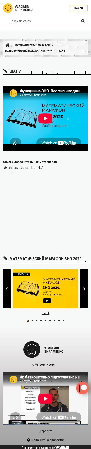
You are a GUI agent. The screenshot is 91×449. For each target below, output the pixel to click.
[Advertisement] (45, 211)
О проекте (45, 431)
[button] (28, 321)
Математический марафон (32, 45)
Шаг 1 (45, 313)
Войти (78, 8)
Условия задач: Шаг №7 (26, 167)
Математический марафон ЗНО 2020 (28, 51)
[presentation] (7, 289)
